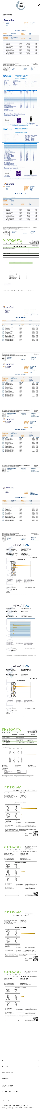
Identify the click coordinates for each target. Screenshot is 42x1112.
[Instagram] (10, 1091)
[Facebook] (2, 1091)
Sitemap (25, 1107)
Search (18, 1105)
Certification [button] (5, 1079)
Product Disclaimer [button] (7, 1073)
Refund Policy (18, 1107)
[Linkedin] (13, 1091)
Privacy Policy (25, 1105)
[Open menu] (4, 5)
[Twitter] (6, 1091)
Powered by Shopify (7, 1109)
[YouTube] (17, 1091)
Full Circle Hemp (7, 1105)
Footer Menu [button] (6, 1067)
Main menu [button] (5, 1061)
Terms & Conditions (7, 1107)
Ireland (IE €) (6, 1101)
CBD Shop (31, 1107)
